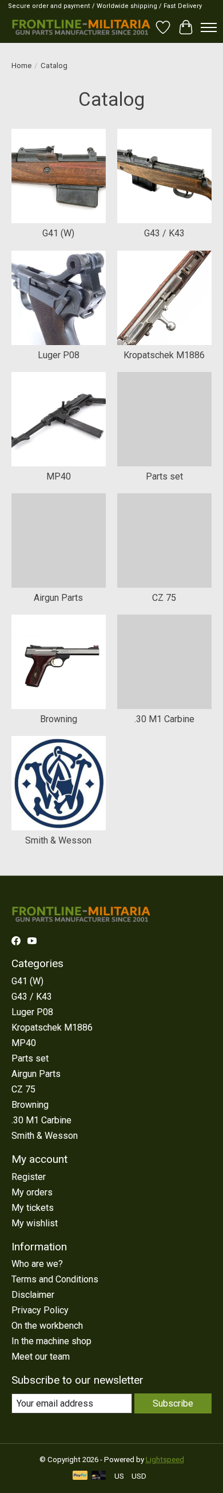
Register (28, 1176)
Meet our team (40, 1356)
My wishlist (34, 1223)
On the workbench (47, 1325)
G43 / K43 (164, 233)
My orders (32, 1192)
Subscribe (173, 1403)
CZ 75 (164, 597)
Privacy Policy (40, 1310)
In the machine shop (51, 1341)
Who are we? (37, 1263)
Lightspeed (165, 1459)
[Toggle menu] (208, 27)
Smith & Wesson (58, 840)
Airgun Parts (58, 597)
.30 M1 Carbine (164, 719)
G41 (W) (58, 233)
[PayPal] (80, 1476)
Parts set (164, 476)
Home (21, 65)
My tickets (32, 1207)
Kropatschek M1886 (164, 355)
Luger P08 (58, 355)
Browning (58, 719)
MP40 (58, 476)
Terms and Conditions (54, 1279)
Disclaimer (32, 1294)
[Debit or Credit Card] (98, 1476)
